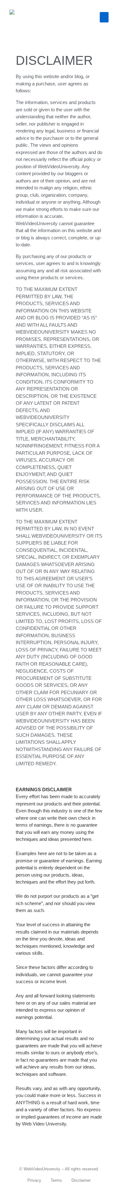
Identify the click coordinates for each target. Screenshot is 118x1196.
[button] (104, 17)
